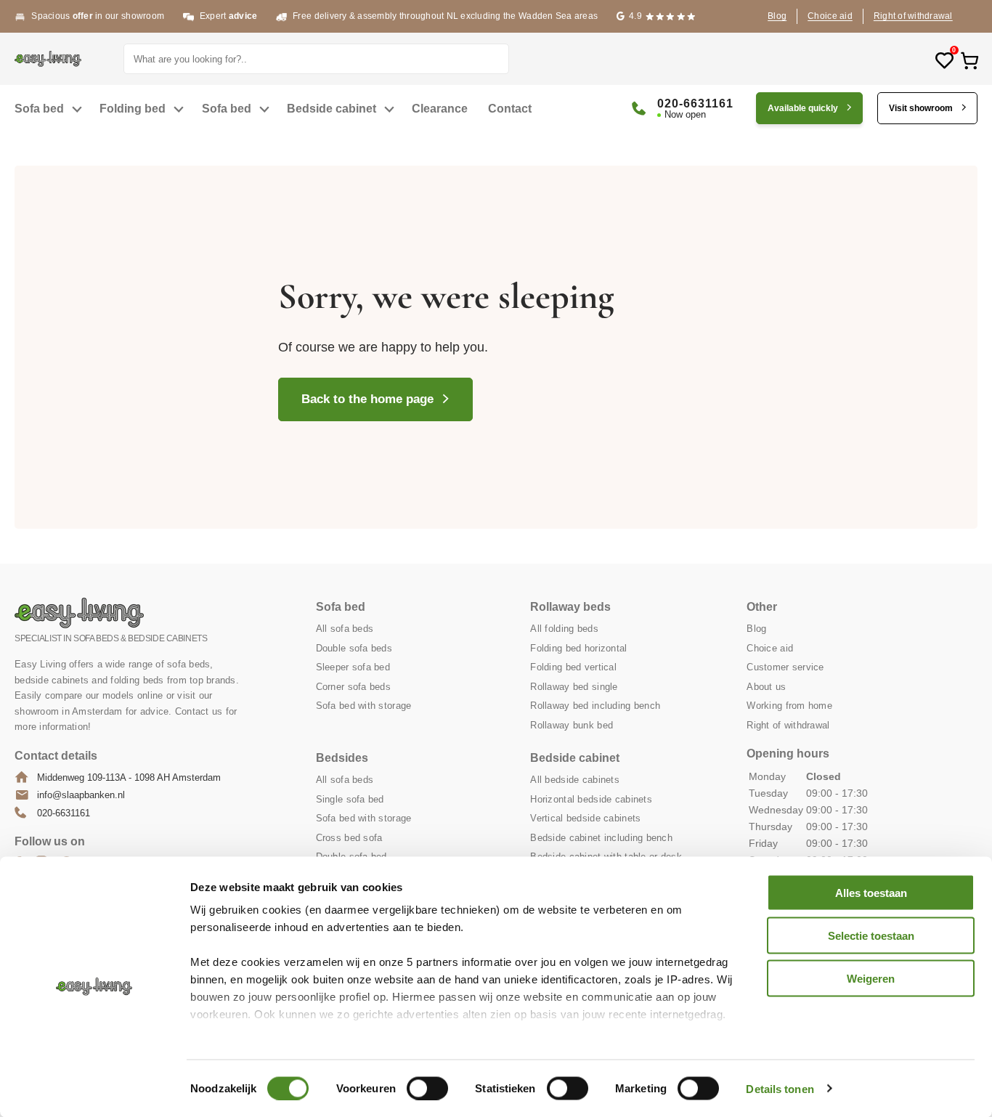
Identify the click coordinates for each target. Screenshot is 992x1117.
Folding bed (132, 108)
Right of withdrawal (913, 16)
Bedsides (342, 758)
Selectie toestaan (871, 935)
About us (766, 686)
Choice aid (830, 16)
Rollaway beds (570, 607)
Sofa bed (39, 108)
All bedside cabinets (574, 779)
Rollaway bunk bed (571, 725)
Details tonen (779, 1088)
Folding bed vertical (573, 667)
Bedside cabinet (331, 108)
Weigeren (871, 978)
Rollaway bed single (573, 686)
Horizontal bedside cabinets (591, 799)
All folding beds (564, 628)
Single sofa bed (350, 799)
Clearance (440, 108)
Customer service (785, 667)
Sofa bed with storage (364, 705)
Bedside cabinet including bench (601, 837)
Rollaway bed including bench (595, 705)
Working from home (789, 705)
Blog (777, 16)
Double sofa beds (354, 648)
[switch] (427, 1088)
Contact (510, 108)
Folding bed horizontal (578, 648)
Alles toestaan (871, 893)
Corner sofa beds (353, 686)
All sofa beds (345, 628)
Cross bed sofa (349, 837)
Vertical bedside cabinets (585, 818)
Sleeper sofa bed (353, 667)
